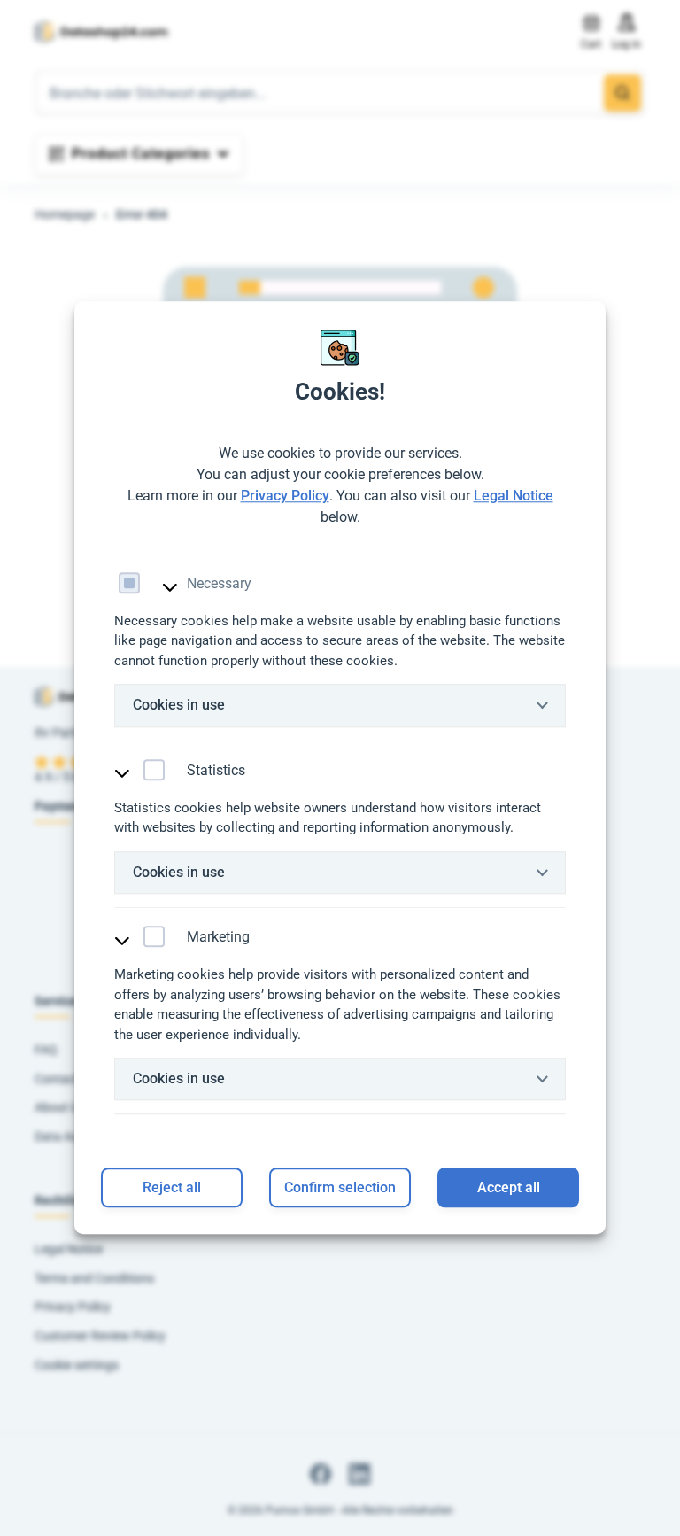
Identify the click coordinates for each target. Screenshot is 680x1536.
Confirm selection (340, 1188)
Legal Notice (513, 495)
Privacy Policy (285, 495)
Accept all (508, 1188)
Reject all (172, 1188)
